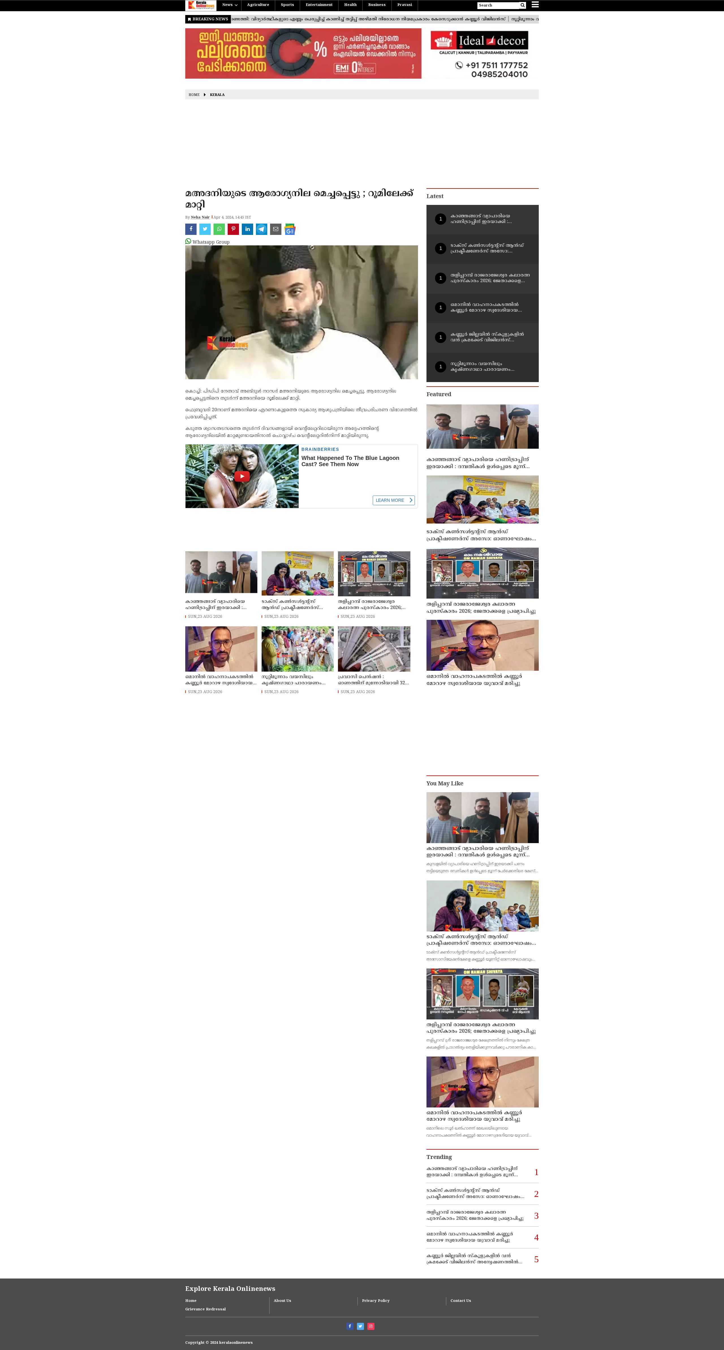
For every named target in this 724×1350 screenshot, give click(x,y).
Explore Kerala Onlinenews (230, 1289)
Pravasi (404, 5)
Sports (287, 5)
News (227, 5)
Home (194, 95)
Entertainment (319, 5)
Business (377, 5)
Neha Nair (200, 217)
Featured (438, 394)
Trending (439, 1157)
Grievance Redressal (205, 1309)
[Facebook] (350, 1326)
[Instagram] (370, 1326)
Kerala (217, 95)
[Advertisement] (362, 145)
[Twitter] (360, 1326)
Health (350, 5)
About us (282, 1301)
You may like (444, 784)
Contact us (461, 1301)
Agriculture (258, 5)
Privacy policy (376, 1301)
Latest (434, 196)
